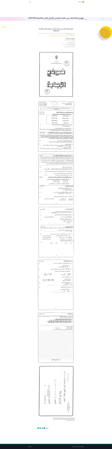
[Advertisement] (56, 10)
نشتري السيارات (30, 446)
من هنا (67, 420)
